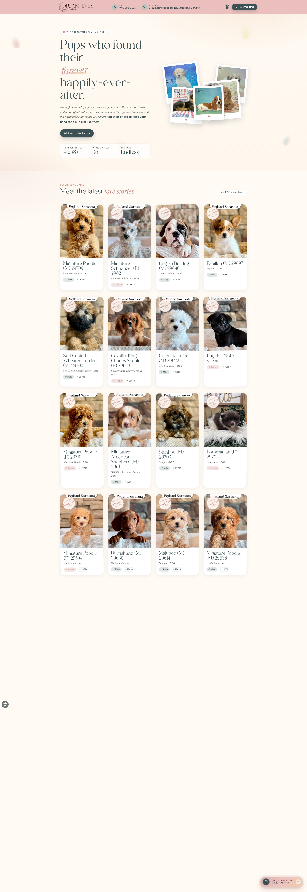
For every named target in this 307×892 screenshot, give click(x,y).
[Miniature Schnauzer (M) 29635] (129, 608)
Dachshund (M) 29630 (126, 555)
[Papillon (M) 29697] (225, 231)
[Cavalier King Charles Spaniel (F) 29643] (129, 324)
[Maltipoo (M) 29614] (177, 521)
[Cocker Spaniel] (225, 709)
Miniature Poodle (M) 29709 (80, 266)
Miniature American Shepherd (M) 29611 (124, 459)
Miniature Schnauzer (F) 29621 (125, 268)
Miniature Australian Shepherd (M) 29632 (220, 648)
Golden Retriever (128, 824)
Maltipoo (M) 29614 (171, 555)
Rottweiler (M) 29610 (173, 643)
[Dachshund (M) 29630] (129, 521)
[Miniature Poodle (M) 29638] (225, 521)
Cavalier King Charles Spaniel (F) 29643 (126, 360)
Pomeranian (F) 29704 (222, 454)
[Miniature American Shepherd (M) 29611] (129, 420)
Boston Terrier (77, 824)
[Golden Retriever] (129, 792)
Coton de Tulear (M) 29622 (174, 358)
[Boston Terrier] (81, 792)
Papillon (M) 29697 (225, 263)
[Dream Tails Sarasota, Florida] (76, 7)
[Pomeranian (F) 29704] (225, 420)
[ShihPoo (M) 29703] (177, 420)
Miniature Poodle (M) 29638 (223, 555)
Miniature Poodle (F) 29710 (80, 454)
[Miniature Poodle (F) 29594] (81, 521)
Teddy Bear (74, 741)
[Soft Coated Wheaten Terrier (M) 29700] (82, 324)
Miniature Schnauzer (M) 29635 (125, 645)
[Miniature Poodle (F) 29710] (81, 420)
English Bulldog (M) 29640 (174, 266)
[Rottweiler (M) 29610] (177, 608)
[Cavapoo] (177, 710)
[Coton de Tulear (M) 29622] (177, 324)
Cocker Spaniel (221, 741)
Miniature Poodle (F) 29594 (80, 555)
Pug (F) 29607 (221, 356)
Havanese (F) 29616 (76, 643)
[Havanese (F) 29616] (81, 608)
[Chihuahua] (129, 709)
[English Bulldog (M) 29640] (177, 231)
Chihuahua (121, 741)
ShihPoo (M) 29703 (171, 454)
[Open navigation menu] (53, 7)
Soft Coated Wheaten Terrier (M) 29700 (79, 360)
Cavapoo (168, 742)
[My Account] (227, 7)
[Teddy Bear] (81, 710)
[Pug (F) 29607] (225, 324)
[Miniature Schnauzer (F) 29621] (129, 231)
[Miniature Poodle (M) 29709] (82, 231)
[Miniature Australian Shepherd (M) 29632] (225, 608)
